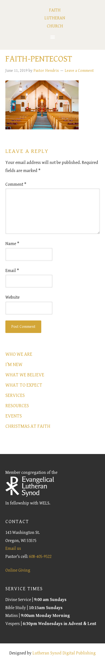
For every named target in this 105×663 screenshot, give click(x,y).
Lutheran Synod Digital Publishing (64, 653)
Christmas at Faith (27, 426)
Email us (13, 548)
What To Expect (23, 385)
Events (13, 416)
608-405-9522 (40, 556)
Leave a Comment (79, 70)
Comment (15, 184)
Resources (17, 406)
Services (15, 395)
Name (12, 243)
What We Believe (24, 375)
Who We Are (18, 354)
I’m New (13, 365)
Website (12, 297)
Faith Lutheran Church (54, 18)
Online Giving (17, 570)
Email (12, 270)
